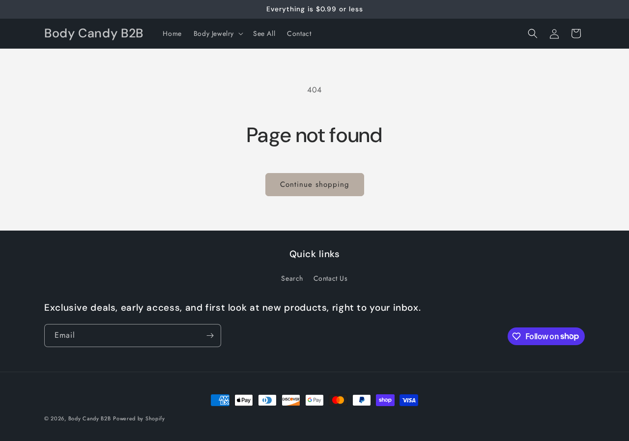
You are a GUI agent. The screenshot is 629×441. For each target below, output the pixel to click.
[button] (217, 33)
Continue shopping (314, 184)
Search (292, 278)
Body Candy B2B (89, 418)
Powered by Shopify (139, 418)
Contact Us (331, 278)
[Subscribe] (210, 335)
